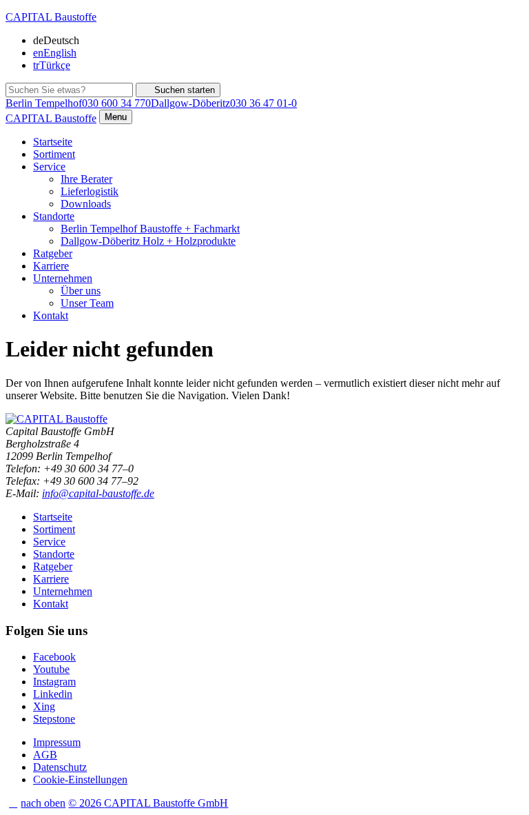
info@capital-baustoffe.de (98, 493)
